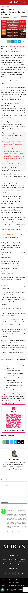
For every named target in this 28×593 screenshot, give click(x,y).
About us (5, 579)
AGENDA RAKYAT (7, 359)
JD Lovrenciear (6, 17)
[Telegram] (19, 41)
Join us (23, 579)
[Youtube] (22, 573)
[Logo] (14, 551)
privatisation (11, 435)
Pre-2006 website (14, 582)
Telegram (11, 49)
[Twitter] (15, 41)
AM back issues (22, 585)
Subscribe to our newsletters (9, 585)
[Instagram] (9, 573)
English (21, 46)
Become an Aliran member (12, 163)
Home (2, 6)
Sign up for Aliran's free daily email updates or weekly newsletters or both (14, 144)
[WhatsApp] (8, 41)
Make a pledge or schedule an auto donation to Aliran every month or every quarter (14, 158)
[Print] (22, 442)
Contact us (12, 579)
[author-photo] (14, 457)
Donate (18, 579)
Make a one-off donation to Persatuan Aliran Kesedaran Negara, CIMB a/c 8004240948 (13, 151)
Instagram (18, 49)
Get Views (24, 17)
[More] (23, 41)
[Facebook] (12, 41)
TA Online (7, 6)
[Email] (19, 442)
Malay (14, 46)
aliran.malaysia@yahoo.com (17, 564)
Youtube (10, 51)
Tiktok (3, 51)
